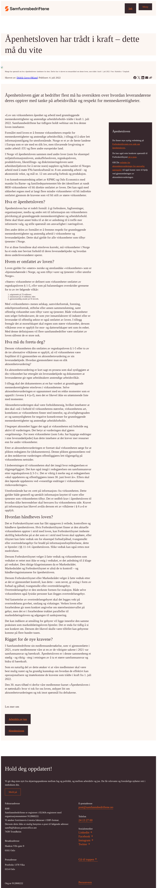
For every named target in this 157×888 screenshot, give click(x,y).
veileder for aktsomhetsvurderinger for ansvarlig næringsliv (128, 166)
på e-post (132, 157)
